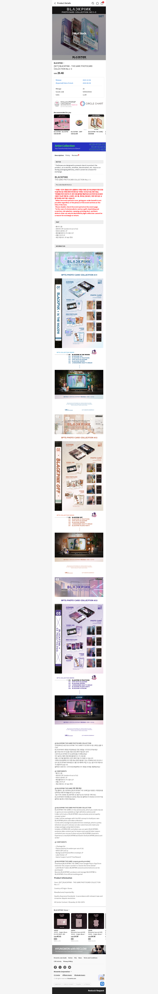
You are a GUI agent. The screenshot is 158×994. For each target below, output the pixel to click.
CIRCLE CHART (69, 984)
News (80, 958)
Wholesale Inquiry (79, 975)
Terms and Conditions (90, 958)
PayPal (78, 984)
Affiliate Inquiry (67, 975)
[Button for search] (93, 3)
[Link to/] (97, 3)
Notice (70, 958)
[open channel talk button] (102, 984)
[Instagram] (64, 967)
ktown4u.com (71, 978)
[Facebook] (55, 967)
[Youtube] (69, 967)
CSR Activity (57, 961)
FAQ (75, 958)
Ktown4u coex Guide (60, 958)
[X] (60, 967)
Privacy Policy (68, 961)
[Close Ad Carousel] (104, 975)
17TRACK (87, 984)
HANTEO (58, 984)
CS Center (57, 975)
